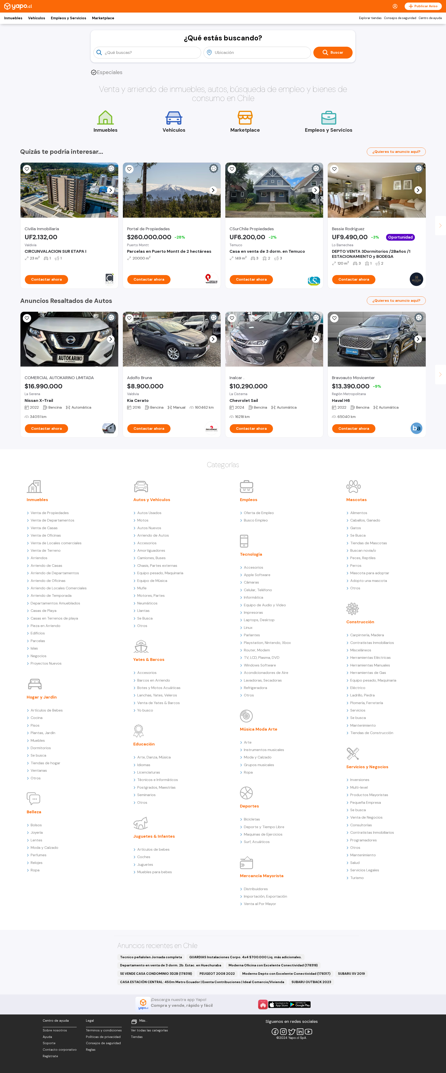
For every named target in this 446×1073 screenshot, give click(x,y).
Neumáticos (147, 603)
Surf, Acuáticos (257, 841)
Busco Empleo (256, 520)
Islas (34, 648)
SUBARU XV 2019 (351, 973)
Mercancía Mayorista (262, 876)
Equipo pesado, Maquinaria (160, 573)
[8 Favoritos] (129, 169)
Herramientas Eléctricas (370, 657)
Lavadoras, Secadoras (263, 680)
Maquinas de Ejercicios (263, 834)
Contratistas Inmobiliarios (372, 642)
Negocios (38, 655)
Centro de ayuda (430, 18)
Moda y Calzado (44, 847)
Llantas (143, 610)
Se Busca (145, 618)
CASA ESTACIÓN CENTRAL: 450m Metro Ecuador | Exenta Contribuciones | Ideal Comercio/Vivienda (202, 982)
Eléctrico (357, 687)
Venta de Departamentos (52, 520)
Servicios (357, 710)
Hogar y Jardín (42, 697)
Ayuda (47, 1037)
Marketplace (103, 18)
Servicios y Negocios (367, 767)
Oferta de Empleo (259, 512)
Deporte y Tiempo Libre (264, 826)
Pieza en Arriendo (45, 625)
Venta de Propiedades (50, 512)
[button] (110, 190)
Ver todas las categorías (149, 1030)
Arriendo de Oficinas (48, 580)
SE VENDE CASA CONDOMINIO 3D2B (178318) (156, 973)
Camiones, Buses (151, 557)
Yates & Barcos (148, 659)
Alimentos (358, 512)
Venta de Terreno (46, 550)
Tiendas (137, 1037)
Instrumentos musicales (264, 749)
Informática (253, 597)
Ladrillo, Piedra (362, 695)
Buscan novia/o (363, 550)
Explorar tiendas (370, 18)
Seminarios (146, 794)
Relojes (37, 862)
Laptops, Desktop (259, 619)
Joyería (37, 832)
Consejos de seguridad (400, 18)
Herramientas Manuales (370, 665)
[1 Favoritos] (232, 318)
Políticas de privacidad (103, 1037)
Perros (355, 565)
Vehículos (36, 18)
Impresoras (253, 612)
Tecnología (251, 554)
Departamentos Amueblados (55, 603)
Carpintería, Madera (367, 635)
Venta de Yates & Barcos (158, 702)
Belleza (34, 812)
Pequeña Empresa (365, 802)
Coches (143, 856)
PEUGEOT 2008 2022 (217, 973)
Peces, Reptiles (363, 557)
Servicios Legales (364, 870)
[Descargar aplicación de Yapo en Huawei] (263, 1004)
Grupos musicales (259, 764)
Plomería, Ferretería (366, 702)
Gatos (355, 527)
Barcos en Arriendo (153, 680)
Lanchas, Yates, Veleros (157, 695)
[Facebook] (275, 1031)
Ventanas (39, 770)
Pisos (35, 725)
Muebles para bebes (154, 872)
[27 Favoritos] (27, 169)
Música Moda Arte (258, 729)
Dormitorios (41, 747)
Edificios (38, 633)
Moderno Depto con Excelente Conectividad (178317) (286, 973)
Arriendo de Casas (46, 565)
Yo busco (145, 710)
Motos (142, 520)
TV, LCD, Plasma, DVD (261, 657)
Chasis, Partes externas (157, 565)
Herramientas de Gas (368, 672)
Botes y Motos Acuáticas (158, 687)
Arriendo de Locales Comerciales (59, 588)
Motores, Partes (151, 595)
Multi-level (359, 787)
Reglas (90, 1050)
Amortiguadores (151, 550)
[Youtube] (308, 1031)
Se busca (38, 755)
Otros (36, 778)
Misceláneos (360, 650)
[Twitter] (292, 1031)
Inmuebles (13, 18)
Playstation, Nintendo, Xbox (267, 642)
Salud (355, 862)
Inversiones (359, 779)
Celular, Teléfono (258, 589)
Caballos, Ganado (365, 520)
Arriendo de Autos (153, 535)
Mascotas (356, 499)
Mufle (142, 588)
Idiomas (143, 764)
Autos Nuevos (149, 527)
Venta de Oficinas (46, 535)
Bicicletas (252, 819)
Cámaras (251, 582)
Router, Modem (257, 650)
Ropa (35, 870)
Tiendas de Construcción (371, 732)
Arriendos (39, 557)
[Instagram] (283, 1031)
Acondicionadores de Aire (266, 672)
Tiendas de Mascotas (368, 543)
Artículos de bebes (153, 849)
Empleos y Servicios (68, 18)
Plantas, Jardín (43, 732)
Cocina (37, 717)
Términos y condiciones (104, 1030)
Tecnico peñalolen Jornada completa (151, 957)
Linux (248, 627)
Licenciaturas (148, 772)
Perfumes (38, 855)
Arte (248, 742)
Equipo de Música (152, 580)
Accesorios (147, 543)
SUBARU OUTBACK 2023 (311, 982)
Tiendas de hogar (45, 763)
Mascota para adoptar (369, 573)
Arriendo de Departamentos (55, 573)
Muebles (38, 740)
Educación (144, 744)
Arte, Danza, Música (154, 757)
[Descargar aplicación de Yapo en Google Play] (300, 1004)
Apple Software (257, 574)
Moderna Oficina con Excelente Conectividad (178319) (273, 965)
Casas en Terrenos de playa (54, 618)
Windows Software (260, 665)
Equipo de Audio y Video (265, 605)
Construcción (360, 622)
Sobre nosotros (55, 1030)
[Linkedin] (300, 1031)
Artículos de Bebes (47, 710)
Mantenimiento (363, 725)
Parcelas (38, 640)
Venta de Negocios (366, 817)
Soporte (49, 1043)
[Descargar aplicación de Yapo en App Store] (278, 1004)
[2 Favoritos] (334, 169)
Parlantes (252, 635)
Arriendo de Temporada (51, 595)
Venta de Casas (44, 527)
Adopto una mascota (368, 580)
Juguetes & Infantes (154, 836)
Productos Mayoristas (369, 794)
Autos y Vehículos (151, 499)
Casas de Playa (43, 610)
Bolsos (36, 825)
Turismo (357, 877)
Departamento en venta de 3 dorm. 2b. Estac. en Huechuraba (170, 965)
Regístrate (50, 1056)
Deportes (249, 806)
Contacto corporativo (60, 1050)
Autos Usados (149, 512)
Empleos (248, 499)
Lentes (36, 840)
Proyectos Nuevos (46, 663)
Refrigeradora (255, 687)
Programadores (363, 840)
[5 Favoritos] (232, 169)
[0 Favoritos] (129, 318)
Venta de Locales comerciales (56, 543)
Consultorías (361, 825)
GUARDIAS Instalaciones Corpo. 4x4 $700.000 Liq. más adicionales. (245, 957)
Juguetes (145, 864)
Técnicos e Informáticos (157, 779)
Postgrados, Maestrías (156, 787)
